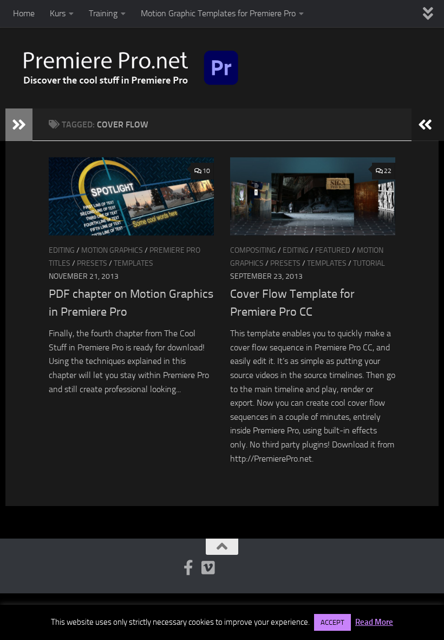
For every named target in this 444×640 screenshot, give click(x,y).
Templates (133, 263)
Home (24, 13)
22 (387, 171)
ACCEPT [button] (332, 622)
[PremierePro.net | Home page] (131, 68)
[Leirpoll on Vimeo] (208, 567)
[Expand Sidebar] (18, 124)
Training (103, 13)
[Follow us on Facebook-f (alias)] (188, 567)
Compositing (253, 250)
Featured (332, 250)
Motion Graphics (112, 250)
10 (206, 171)
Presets (92, 263)
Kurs (58, 13)
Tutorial (369, 263)
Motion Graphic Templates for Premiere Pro (218, 13)
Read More (374, 622)
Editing (62, 250)
